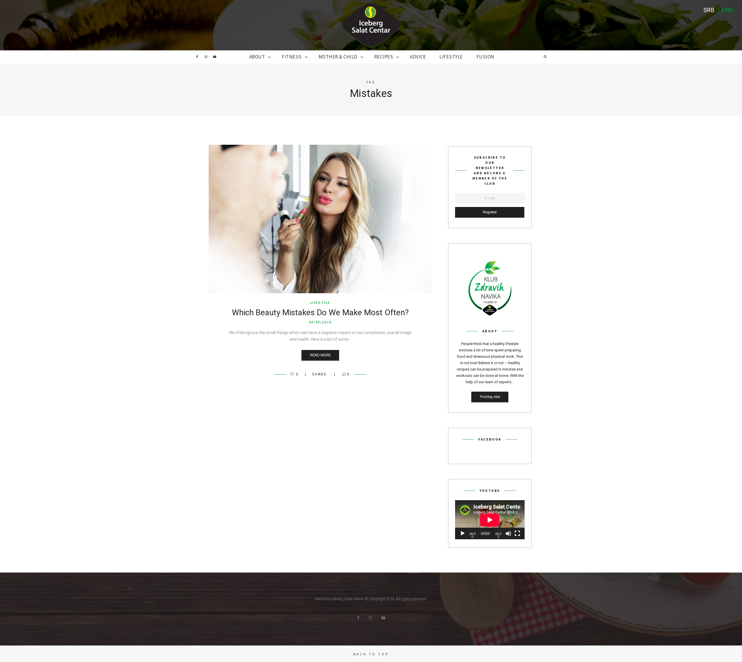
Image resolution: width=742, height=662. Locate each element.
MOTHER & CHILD (338, 57)
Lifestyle (451, 57)
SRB (708, 10)
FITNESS (292, 57)
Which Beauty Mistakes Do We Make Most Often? (320, 312)
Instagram (206, 57)
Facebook (197, 57)
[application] (490, 519)
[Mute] (508, 533)
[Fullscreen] (517, 533)
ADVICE (418, 57)
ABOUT (257, 57)
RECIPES (383, 57)
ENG (727, 10)
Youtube (214, 57)
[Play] (462, 533)
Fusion (485, 57)
